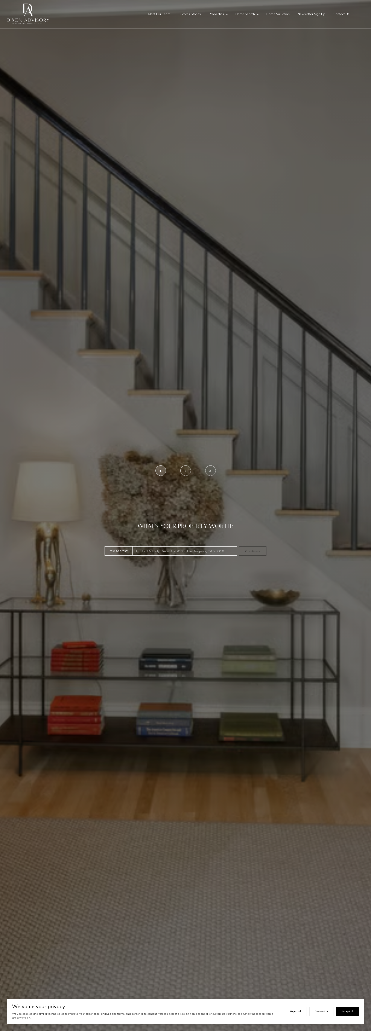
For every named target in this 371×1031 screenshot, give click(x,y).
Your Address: (118, 551)
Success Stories (190, 14)
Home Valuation (278, 14)
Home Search (245, 14)
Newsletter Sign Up (311, 14)
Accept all (347, 1011)
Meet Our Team (159, 14)
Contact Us (341, 14)
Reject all (295, 1011)
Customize (321, 1011)
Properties (216, 14)
